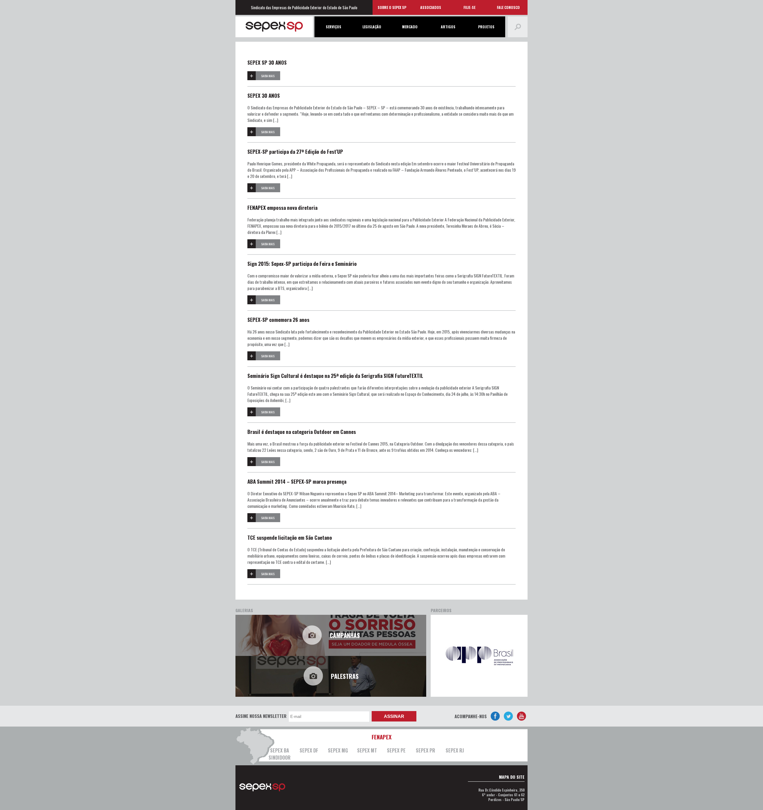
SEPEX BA (279, 750)
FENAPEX (382, 737)
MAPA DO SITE (512, 777)
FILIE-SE (469, 7)
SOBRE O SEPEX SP (392, 7)
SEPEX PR (425, 750)
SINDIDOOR (280, 757)
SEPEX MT (367, 750)
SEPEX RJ (455, 750)
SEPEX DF (309, 750)
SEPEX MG (338, 750)
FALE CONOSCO (508, 7)
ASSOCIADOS (430, 7)
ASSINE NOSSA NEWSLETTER (260, 716)
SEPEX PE (396, 750)
